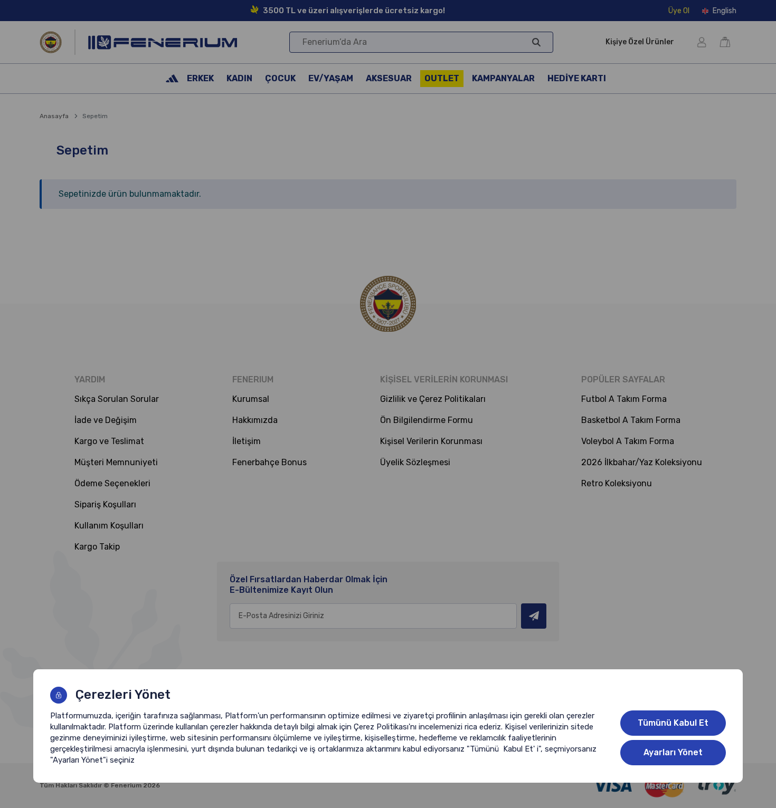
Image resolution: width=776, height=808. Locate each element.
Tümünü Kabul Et (673, 723)
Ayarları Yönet (673, 752)
